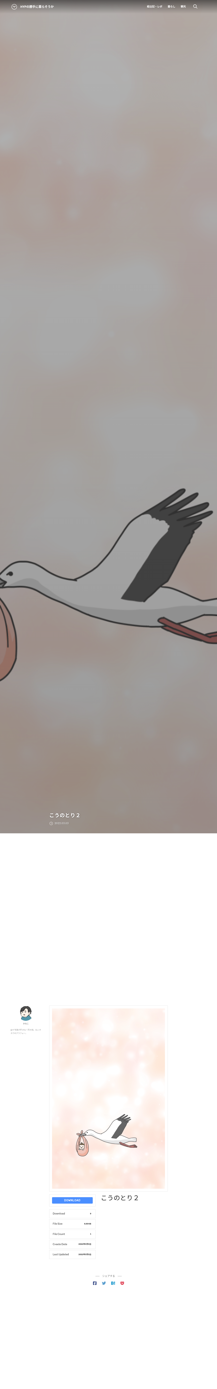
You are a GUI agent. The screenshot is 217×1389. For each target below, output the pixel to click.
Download (72, 1200)
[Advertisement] (108, 870)
